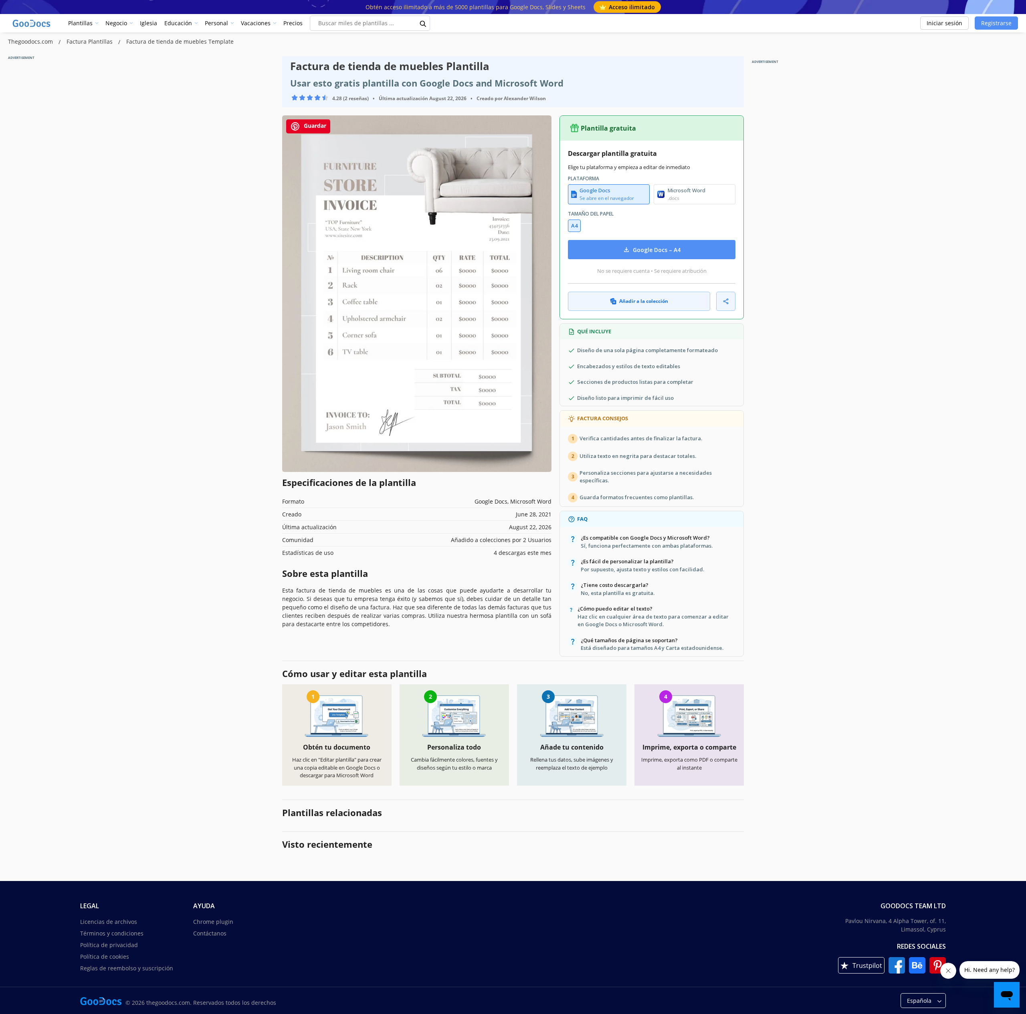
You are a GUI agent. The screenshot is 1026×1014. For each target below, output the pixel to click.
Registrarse (996, 23)
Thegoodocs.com (31, 41)
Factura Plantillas (90, 41)
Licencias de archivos (108, 921)
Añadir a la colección (643, 301)
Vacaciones (256, 23)
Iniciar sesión (944, 23)
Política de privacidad (109, 945)
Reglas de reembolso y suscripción (126, 968)
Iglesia (148, 23)
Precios (293, 23)
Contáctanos (209, 933)
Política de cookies (104, 956)
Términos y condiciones (111, 933)
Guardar (314, 125)
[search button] (423, 23)
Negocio (116, 23)
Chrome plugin (213, 921)
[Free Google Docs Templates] (32, 23)
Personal (216, 23)
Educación (178, 23)
